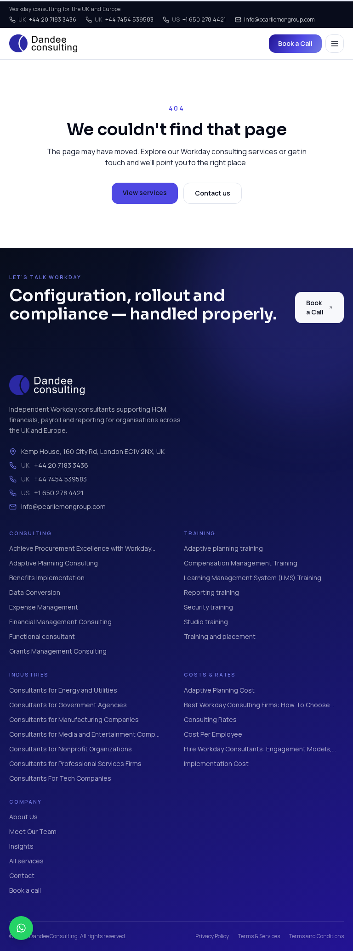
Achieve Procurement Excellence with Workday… (82, 548)
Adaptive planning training (223, 548)
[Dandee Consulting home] (43, 43)
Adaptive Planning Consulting (53, 563)
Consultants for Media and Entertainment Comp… (84, 734)
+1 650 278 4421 (199, 19)
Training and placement (220, 636)
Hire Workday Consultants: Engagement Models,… (260, 748)
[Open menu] (334, 43)
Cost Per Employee (213, 734)
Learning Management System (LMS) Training (252, 577)
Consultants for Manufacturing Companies (74, 719)
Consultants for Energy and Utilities (63, 690)
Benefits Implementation (47, 577)
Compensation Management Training (240, 563)
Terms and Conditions (316, 936)
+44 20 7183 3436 (47, 19)
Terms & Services (259, 936)
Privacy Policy (212, 936)
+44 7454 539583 (124, 19)
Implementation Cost (216, 763)
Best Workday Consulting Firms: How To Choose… (259, 704)
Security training (208, 607)
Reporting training (211, 592)
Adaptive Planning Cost (219, 690)
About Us (23, 816)
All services (26, 860)
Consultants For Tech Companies (60, 778)
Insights (21, 846)
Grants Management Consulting (58, 651)
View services (145, 192)
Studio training (206, 621)
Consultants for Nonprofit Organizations (70, 748)
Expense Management (43, 607)
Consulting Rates (210, 719)
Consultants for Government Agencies (68, 704)
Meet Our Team (33, 831)
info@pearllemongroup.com (279, 19)
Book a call (25, 890)
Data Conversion (34, 592)
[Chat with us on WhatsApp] (21, 928)
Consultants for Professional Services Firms (75, 763)
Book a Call (295, 43)
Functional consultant (42, 636)
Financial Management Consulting (60, 621)
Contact (21, 875)
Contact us (212, 193)
